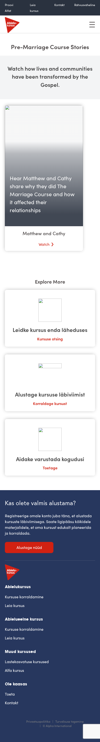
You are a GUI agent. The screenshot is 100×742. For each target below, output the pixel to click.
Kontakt (59, 5)
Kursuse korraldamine (24, 596)
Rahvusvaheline (84, 5)
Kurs (41, 338)
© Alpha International (57, 726)
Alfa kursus (14, 670)
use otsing (54, 338)
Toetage (50, 467)
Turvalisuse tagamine (69, 721)
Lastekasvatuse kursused (27, 661)
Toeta (10, 694)
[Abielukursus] (12, 24)
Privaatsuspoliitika (38, 721)
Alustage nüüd (29, 547)
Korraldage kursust (50, 403)
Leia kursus (15, 605)
